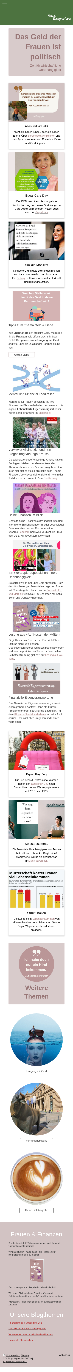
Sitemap (25, 1355)
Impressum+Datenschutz (15, 1361)
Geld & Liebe (21, 354)
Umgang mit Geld (36, 1071)
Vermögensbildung (36, 1140)
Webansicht (64, 1355)
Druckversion (13, 1355)
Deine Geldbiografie (36, 1210)
